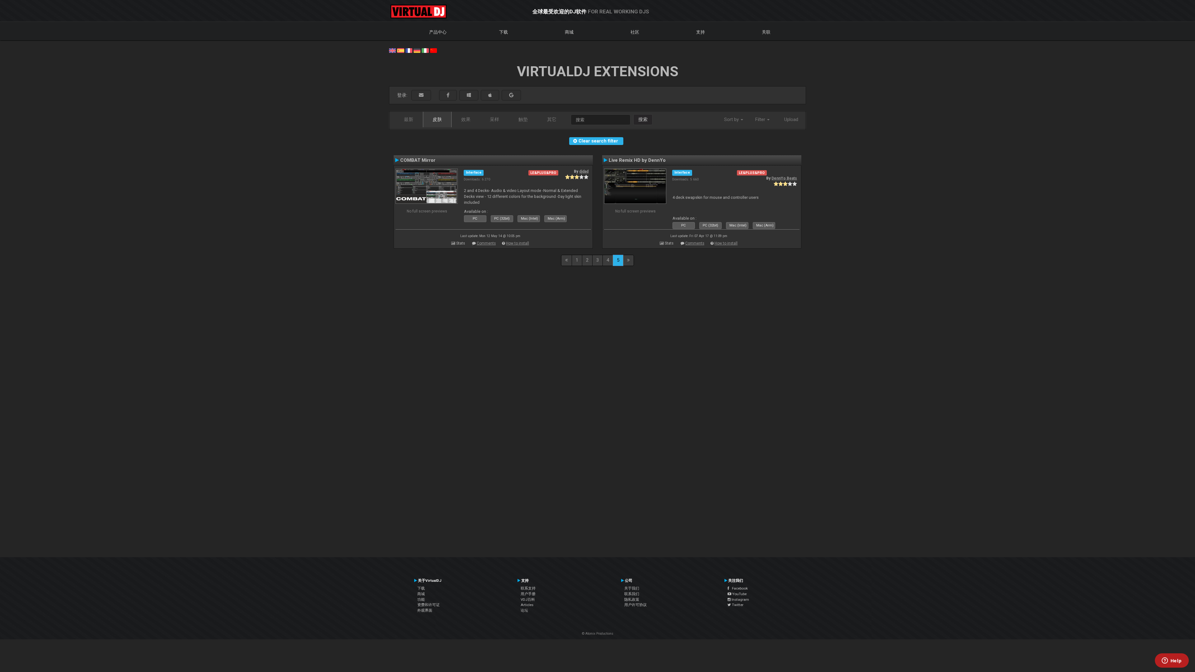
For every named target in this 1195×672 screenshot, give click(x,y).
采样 (494, 119)
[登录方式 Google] (511, 95)
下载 (503, 32)
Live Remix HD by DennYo (637, 160)
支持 (700, 32)
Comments (486, 243)
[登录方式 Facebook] (448, 95)
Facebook (738, 588)
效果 (466, 119)
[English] (392, 50)
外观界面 (424, 610)
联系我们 (631, 594)
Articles (527, 605)
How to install (517, 243)
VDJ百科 (528, 599)
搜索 (643, 119)
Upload (791, 119)
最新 (408, 119)
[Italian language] (425, 50)
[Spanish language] (400, 50)
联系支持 (528, 588)
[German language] (417, 50)
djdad (583, 171)
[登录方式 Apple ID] (490, 95)
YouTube (739, 594)
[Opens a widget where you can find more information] (1172, 661)
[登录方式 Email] (421, 95)
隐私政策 (631, 599)
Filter (760, 119)
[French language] (408, 50)
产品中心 (438, 32)
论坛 (524, 610)
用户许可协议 (635, 605)
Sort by (732, 119)
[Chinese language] (433, 50)
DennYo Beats (784, 178)
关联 (766, 32)
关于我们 (631, 588)
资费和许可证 (428, 605)
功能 (421, 599)
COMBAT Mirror (417, 160)
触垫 (523, 119)
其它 (551, 119)
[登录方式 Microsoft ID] (468, 95)
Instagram (740, 599)
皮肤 (437, 119)
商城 (569, 32)
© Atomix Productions (597, 634)
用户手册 (528, 594)
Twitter (737, 605)
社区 (634, 32)
